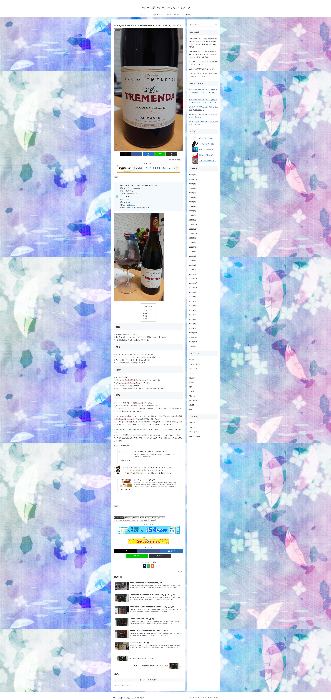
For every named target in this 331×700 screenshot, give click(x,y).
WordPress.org (194, 436)
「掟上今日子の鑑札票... (207, 161)
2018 (142, 517)
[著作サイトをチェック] (144, 566)
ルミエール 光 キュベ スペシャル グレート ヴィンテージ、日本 (203, 75)
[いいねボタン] (116, 177)
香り (146, 313)
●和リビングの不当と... (207, 138)
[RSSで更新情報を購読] (152, 566)
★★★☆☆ (128, 517)
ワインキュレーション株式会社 (123, 520)
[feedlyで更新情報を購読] (148, 566)
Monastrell (155, 517)
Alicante (148, 517)
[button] (171, 154)
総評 (146, 318)
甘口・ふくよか (144, 520)
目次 (145, 306)
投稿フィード (194, 427)
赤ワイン (153, 520)
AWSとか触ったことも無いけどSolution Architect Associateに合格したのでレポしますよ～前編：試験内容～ (203, 54)
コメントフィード (195, 432)
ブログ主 (211, 92)
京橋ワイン (131, 205)
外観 (146, 310)
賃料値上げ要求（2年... (207, 155)
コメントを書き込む (148, 680)
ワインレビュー (119, 517)
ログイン (192, 423)
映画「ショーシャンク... (207, 149)
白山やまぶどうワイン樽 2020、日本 (202, 69)
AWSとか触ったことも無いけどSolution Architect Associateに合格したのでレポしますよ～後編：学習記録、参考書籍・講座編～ (203, 43)
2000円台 (136, 517)
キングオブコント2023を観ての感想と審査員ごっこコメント (203, 63)
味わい (147, 316)
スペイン (163, 517)
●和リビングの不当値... (207, 144)
